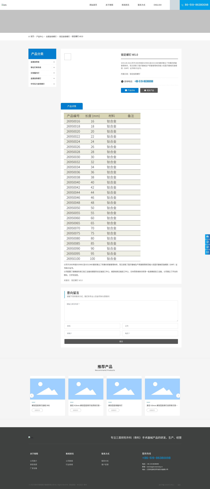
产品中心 (39, 36)
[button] (32, 395)
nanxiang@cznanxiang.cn (155, 467)
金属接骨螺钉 (51, 36)
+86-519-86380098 (144, 81)
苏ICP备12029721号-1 (166, 485)
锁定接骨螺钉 (64, 36)
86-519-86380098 (196, 4)
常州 (85, 485)
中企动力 (80, 485)
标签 (179, 485)
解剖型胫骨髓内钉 (115, 405)
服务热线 (146, 453)
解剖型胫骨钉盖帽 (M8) (41, 405)
